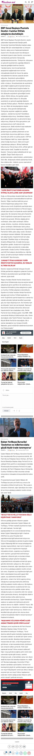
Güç (16, 693)
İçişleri (21, 693)
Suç (27, 693)
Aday (3, 338)
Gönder (6, 411)
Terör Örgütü (5, 342)
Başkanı (4, 693)
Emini (10, 693)
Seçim (20, 338)
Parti (15, 338)
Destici (9, 338)
